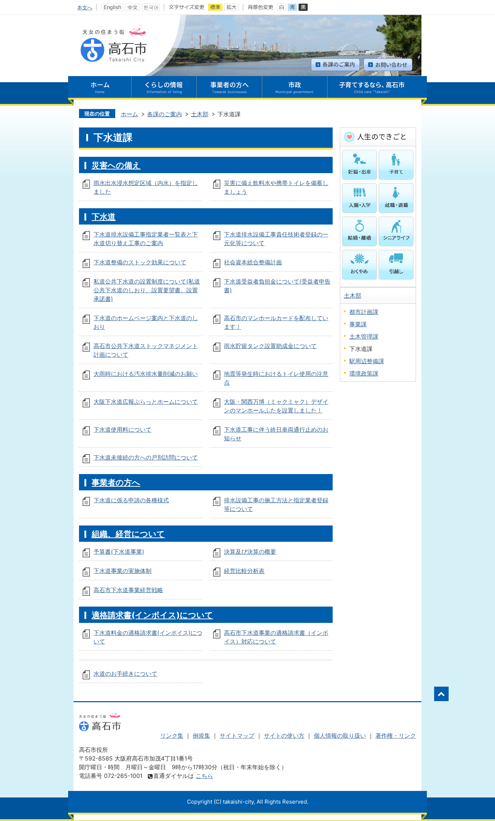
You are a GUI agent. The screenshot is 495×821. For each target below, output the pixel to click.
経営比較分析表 (244, 570)
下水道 (104, 216)
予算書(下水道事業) (118, 551)
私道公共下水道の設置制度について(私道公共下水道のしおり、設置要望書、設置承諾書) (146, 290)
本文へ (84, 7)
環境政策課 (363, 373)
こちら (204, 775)
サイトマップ (237, 735)
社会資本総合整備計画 (253, 262)
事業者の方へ (116, 482)
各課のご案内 (164, 114)
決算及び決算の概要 (250, 551)
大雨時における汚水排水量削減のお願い (145, 373)
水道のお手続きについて (125, 673)
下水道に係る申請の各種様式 (131, 500)
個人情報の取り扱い (340, 735)
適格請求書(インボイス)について (152, 615)
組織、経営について (128, 534)
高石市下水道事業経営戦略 (128, 590)
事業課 (358, 324)
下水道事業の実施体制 (122, 570)
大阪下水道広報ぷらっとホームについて (145, 401)
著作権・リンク (395, 735)
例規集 (201, 735)
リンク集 (171, 735)
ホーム (129, 114)
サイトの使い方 (284, 735)
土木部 (199, 114)
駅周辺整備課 (366, 361)
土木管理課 (363, 336)
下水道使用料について (122, 429)
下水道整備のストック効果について (139, 262)
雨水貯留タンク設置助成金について (270, 345)
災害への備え (116, 165)
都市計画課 (363, 311)
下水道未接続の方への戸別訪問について (145, 457)
